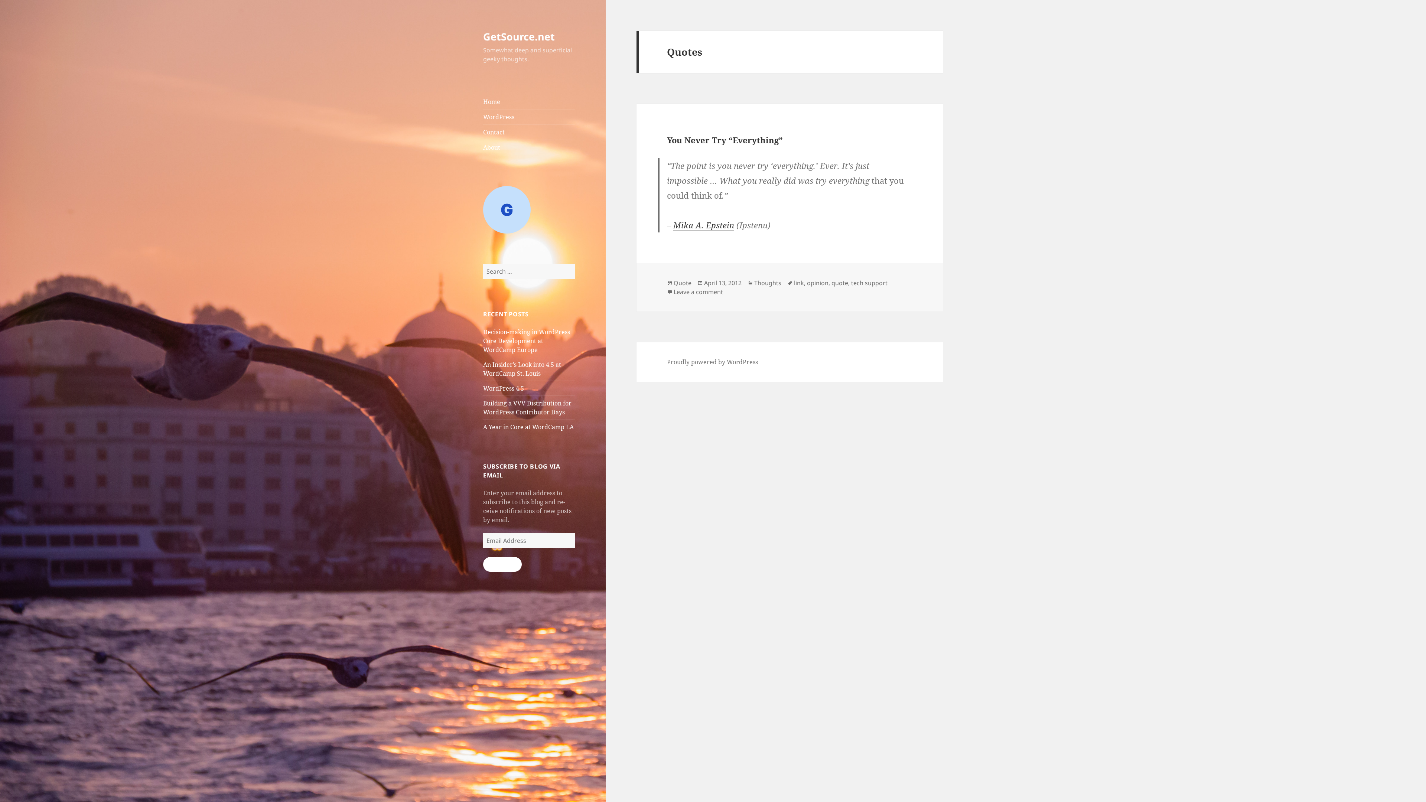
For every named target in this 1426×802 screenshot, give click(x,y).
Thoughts (767, 283)
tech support (869, 283)
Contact (494, 132)
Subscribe (502, 564)
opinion (817, 283)
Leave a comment (698, 292)
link (799, 283)
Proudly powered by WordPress (712, 362)
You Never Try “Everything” (725, 140)
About (491, 147)
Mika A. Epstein (703, 225)
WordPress (498, 117)
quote (839, 283)
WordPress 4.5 (503, 388)
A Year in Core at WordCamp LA (528, 427)
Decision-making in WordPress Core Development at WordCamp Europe (526, 341)
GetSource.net (519, 36)
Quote (682, 283)
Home (491, 102)
